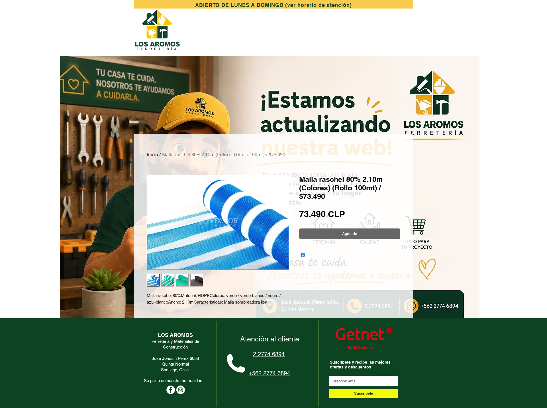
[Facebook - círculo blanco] (170, 390)
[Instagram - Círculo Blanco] (180, 390)
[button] (273, 5)
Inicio (152, 154)
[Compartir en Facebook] (302, 255)
